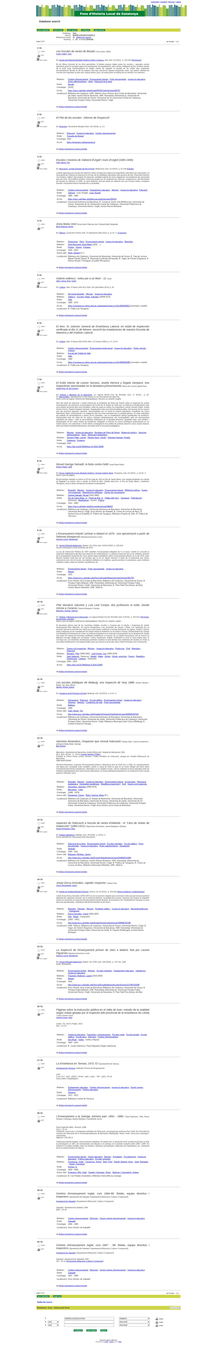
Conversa (122, 233)
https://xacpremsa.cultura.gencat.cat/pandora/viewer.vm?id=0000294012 (99, 306)
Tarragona (125, 498)
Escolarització (130, 1157)
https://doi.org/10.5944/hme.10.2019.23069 (85, 447)
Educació (71, 133)
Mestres (115, 190)
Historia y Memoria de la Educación (76, 395)
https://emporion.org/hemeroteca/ (81, 142)
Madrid (93, 656)
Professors (120, 648)
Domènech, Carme (76, 795)
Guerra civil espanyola (76, 648)
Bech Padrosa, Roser (64, 227)
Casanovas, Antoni (93, 1162)
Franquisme (74, 911)
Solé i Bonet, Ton (63, 163)
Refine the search (84, 37)
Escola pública (96, 700)
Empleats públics (102, 909)
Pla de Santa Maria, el (77, 498)
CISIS (106, 1342)
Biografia (72, 490)
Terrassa (71, 1092)
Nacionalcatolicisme (139, 909)
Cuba (80, 790)
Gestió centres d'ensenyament (113, 1218)
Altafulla (71, 849)
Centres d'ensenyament (78, 79)
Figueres (87, 247)
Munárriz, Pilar (73, 654)
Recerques (136, 60)
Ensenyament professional (101, 348)
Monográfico (64, 397)
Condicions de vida (94, 702)
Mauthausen (83, 500)
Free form (176, 1308)
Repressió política (129, 432)
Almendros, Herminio (77, 787)
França (101, 500)
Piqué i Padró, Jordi (64, 467)
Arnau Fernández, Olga (65, 829)
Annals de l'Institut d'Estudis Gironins (74, 892)
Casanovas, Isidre (76, 1162)
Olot (70, 917)
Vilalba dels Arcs (112, 498)
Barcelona (72, 790)
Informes (72, 702)
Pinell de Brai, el (96, 498)
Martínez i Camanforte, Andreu (125, 1172)
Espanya (81, 440)
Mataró (71, 572)
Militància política (132, 490)
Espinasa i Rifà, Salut (77, 1172)
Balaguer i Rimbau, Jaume (79, 854)
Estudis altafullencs (67, 835)
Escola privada (132, 1035)
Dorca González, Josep (78, 914)
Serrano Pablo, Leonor (76, 437)
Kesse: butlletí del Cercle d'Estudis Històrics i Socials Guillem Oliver (86, 473)
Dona (90, 81)
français (171, 2)
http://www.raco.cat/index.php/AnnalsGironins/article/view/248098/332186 (99, 923)
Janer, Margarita (141, 1162)
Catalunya (71, 440)
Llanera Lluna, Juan (64, 1018)
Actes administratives (77, 81)
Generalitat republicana (89, 784)
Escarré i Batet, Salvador (88, 297)
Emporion (63, 127)
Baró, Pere (107, 1162)
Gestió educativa (95, 1157)
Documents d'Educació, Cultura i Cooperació (85, 1261)
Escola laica (130, 782)
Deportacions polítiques (93, 492)
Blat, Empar (61, 746)
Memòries (129, 242)
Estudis (130, 169)
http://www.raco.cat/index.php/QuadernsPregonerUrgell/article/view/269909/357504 (103, 714)
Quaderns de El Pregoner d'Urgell (73, 693)
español (163, 2)
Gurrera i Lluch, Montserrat (67, 539)
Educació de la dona (103, 81)
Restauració (73, 700)
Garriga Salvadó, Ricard (78, 495)
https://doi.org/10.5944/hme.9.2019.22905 (84, 665)
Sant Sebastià (73, 656)
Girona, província (119, 656)
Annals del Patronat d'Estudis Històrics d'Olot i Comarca (81, 60)
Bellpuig (71, 705)
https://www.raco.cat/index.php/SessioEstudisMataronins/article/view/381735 (101, 578)
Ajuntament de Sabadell (66, 1201)
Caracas (82, 659)
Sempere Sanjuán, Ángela (119, 437)
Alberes (62, 233)
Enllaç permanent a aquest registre (73, 107)
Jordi (74, 281)
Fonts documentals (118, 79)
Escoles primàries (115, 844)
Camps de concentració (114, 492)
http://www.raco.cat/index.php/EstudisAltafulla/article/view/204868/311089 (99, 858)
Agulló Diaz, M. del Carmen (67, 389)
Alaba (100, 656)
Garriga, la (72, 1167)
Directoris (94, 1218)
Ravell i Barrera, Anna (123, 1162)
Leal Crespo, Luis (99, 654)
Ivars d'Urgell (95, 193)
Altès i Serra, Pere (63, 281)
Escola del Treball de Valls (79, 353)
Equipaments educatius (100, 190)
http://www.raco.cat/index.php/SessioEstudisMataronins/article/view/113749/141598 (103, 985)
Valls (70, 300)
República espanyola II (110, 784)
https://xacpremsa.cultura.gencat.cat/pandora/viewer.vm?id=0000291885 (99, 362)
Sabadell (71, 1221)
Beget (75, 917)
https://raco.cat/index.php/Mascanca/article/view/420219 (92, 199)
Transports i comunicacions (99, 1035)
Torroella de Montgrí (75, 136)
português (155, 2)
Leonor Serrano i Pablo (90, 754)
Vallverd (71, 193)
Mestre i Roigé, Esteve (65, 687)
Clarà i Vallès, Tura (63, 54)
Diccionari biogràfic (76, 294)
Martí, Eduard (74, 253)
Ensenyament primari (99, 79)
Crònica (71, 350)
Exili (128, 648)
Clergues (81, 909)
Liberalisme (140, 971)
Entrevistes (73, 242)
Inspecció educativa (136, 79)
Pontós (71, 247)
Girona (78, 247)
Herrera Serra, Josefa (97, 437)
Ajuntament (124, 846)
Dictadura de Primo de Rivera (107, 432)
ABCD (111, 1342)
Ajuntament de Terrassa (65, 1068)
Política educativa (90, 1090)
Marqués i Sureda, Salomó (67, 611)
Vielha (81, 1040)
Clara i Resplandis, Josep (66, 885)
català (178, 2)
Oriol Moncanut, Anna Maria (80, 244)
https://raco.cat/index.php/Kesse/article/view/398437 (90, 506)
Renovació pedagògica (97, 435)
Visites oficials (139, 348)
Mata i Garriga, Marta (95, 795)
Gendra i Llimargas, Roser (99, 1172)
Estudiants (117, 1157)
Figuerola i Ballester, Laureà (80, 976)
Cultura (62, 287)
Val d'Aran (72, 1040)
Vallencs (71, 297)
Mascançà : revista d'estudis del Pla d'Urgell (76, 169)
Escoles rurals (118, 1035)
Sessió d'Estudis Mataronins (70, 546)
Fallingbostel (136, 498)
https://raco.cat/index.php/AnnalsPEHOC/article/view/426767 (94, 90)
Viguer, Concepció (77, 1164)
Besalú (71, 84)
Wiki (120, 1342)
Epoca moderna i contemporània (131, 892)
